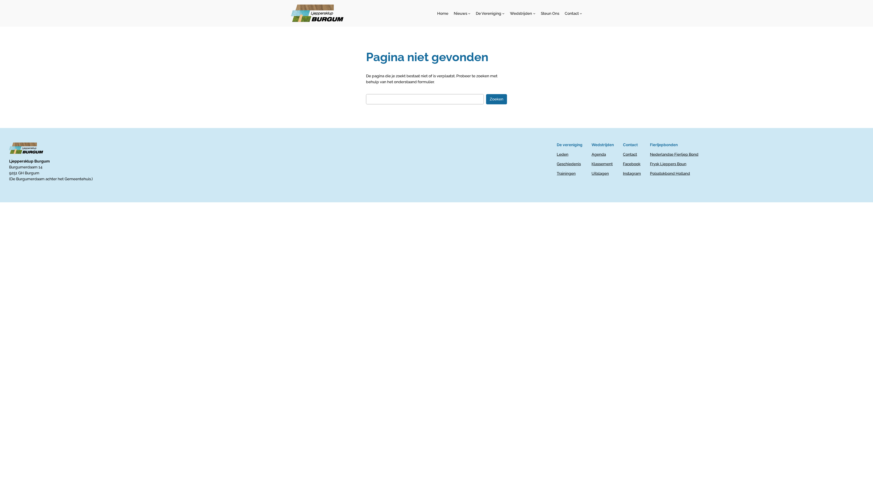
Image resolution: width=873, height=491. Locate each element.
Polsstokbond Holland (670, 173)
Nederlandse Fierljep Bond (674, 154)
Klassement (602, 164)
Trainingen (566, 173)
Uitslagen (600, 173)
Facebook (631, 164)
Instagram (632, 173)
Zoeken (496, 99)
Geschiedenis (569, 164)
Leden (562, 154)
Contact (630, 154)
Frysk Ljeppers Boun (668, 164)
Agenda (599, 154)
